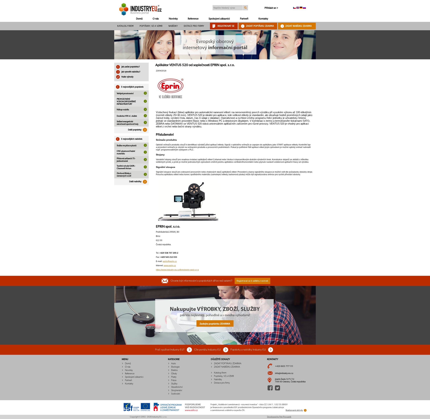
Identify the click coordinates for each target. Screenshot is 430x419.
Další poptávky (135, 130)
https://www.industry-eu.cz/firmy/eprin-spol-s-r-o (177, 270)
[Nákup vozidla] (145, 110)
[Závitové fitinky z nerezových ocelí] (145, 175)
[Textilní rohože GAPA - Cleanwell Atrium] (145, 168)
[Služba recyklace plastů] (145, 146)
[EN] (297, 8)
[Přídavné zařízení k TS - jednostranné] (145, 160)
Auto (173, 363)
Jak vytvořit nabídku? (130, 72)
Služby (174, 384)
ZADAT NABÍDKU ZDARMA (298, 26)
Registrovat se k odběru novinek (252, 281)
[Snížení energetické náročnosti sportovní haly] (145, 124)
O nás (156, 18)
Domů (139, 18)
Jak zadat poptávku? (130, 67)
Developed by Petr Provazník (279, 417)
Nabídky (173, 26)
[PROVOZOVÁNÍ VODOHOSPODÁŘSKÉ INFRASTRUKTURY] (145, 102)
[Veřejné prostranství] (145, 94)
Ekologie (175, 367)
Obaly (174, 373)
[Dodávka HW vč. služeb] (145, 117)
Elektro (174, 370)
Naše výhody (127, 77)
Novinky (173, 18)
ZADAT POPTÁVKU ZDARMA (260, 26)
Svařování (175, 394)
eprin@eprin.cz (170, 261)
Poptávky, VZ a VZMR (151, 26)
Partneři (244, 18)
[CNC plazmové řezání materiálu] (145, 153)
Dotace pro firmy (194, 26)
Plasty (173, 377)
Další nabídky (135, 182)
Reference (193, 18)
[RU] (304, 8)
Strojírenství (176, 390)
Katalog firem (125, 26)
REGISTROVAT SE (226, 26)
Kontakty (263, 18)
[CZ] (294, 8)
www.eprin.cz (170, 265)
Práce (173, 380)
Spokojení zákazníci (219, 18)
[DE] (301, 8)
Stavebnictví (177, 387)
